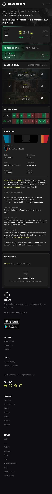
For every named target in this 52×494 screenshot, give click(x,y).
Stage (6, 163)
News (6, 417)
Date (6, 155)
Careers (7, 349)
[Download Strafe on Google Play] (26, 327)
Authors (7, 421)
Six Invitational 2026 (11, 13)
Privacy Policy (9, 362)
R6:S (6, 455)
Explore (8, 396)
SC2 (5, 467)
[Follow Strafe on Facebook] (14, 385)
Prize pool (8, 170)
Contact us (8, 345)
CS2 (5, 439)
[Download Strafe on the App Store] (26, 321)
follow (8, 382)
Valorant (7, 451)
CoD (5, 459)
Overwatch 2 (9, 472)
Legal (7, 358)
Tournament (9, 145)
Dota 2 (6, 447)
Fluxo (6, 180)
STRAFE (7, 300)
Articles (7, 425)
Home (4, 11)
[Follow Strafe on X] (9, 385)
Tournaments (33, 11)
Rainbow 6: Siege (17, 11)
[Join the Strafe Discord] (5, 385)
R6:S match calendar (22, 237)
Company (8, 337)
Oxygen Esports (17, 180)
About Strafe (9, 341)
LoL (5, 443)
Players (7, 412)
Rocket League (10, 463)
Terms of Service (11, 366)
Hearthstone (9, 476)
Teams (7, 408)
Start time (31, 155)
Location (30, 163)
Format (30, 170)
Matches (7, 400)
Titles (7, 435)
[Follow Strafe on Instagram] (19, 385)
